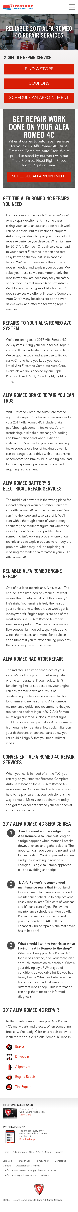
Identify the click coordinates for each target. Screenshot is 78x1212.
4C (30, 1152)
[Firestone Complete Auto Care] (18, 7)
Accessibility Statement (28, 1166)
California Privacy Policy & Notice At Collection (26, 1176)
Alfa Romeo (19, 1152)
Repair (47, 1152)
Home (6, 1152)
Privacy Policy (42, 1161)
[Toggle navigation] (72, 7)
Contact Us (60, 1161)
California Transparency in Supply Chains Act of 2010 (29, 1171)
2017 (38, 1152)
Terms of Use (24, 1161)
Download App (27, 1139)
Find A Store (39, 69)
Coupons (39, 83)
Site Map (7, 1161)
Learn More (25, 1115)
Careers (7, 1166)
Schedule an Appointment (39, 98)
